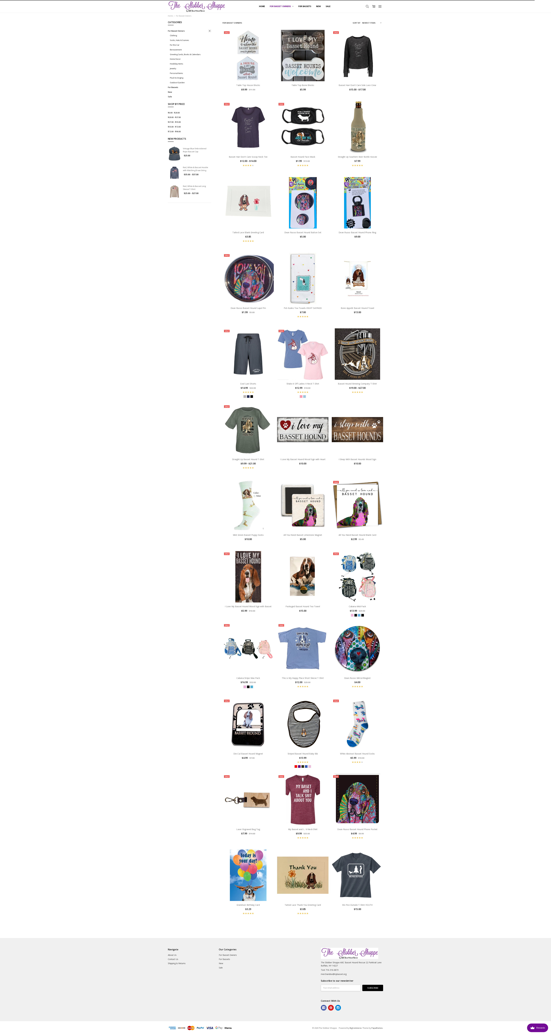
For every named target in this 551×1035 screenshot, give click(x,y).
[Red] (295, 766)
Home (262, 6)
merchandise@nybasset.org (334, 974)
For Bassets (304, 6)
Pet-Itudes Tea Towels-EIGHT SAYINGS (303, 308)
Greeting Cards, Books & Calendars (185, 54)
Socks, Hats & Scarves (179, 40)
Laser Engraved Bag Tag (248, 829)
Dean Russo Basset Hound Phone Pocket (357, 829)
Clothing (173, 35)
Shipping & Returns (177, 963)
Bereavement (176, 49)
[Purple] (299, 766)
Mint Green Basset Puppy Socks (248, 535)
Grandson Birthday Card (248, 905)
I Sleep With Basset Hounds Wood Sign (357, 459)
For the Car (174, 45)
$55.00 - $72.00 (174, 126)
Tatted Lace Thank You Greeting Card (303, 905)
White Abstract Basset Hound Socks (357, 753)
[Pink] (301, 396)
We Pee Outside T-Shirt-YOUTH (357, 905)
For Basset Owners (280, 6)
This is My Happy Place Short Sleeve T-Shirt (303, 678)
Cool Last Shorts (248, 383)
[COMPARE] (269, 39)
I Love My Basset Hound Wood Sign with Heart (302, 459)
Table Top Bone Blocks (303, 85)
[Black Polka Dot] (362, 615)
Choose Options (248, 75)
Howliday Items (176, 63)
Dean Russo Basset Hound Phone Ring (357, 232)
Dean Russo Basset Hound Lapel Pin (248, 308)
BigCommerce (356, 1028)
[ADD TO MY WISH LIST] (269, 44)
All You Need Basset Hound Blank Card (357, 535)
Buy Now (357, 147)
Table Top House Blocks (248, 85)
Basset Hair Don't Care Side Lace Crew (357, 85)
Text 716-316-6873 (329, 970)
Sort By (356, 23)
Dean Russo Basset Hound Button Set (302, 232)
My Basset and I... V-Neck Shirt (303, 829)
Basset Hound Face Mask (303, 156)
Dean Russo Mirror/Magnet (357, 678)
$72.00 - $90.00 (174, 131)
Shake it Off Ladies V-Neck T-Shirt (303, 383)
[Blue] (248, 396)
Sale (328, 6)
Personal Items (176, 73)
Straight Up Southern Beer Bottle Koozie (357, 156)
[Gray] (244, 396)
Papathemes (377, 1028)
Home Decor (175, 59)
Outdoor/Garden (177, 82)
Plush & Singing (176, 77)
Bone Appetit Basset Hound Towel (357, 308)
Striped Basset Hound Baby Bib (303, 753)
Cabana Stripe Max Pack (248, 678)
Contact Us (173, 959)
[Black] (251, 396)
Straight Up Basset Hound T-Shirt (248, 459)
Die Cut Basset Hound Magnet (248, 753)
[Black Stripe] (355, 615)
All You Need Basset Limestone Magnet (303, 535)
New (318, 6)
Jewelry (173, 68)
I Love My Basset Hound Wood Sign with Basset (248, 606)
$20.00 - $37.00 (174, 117)
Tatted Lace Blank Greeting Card (248, 232)
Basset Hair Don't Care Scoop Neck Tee (248, 156)
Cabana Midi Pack (357, 606)
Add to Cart (357, 140)
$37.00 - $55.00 (174, 122)
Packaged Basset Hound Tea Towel (303, 606)
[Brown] (302, 766)
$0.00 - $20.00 (174, 112)
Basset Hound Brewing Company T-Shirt (357, 383)
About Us (172, 955)
